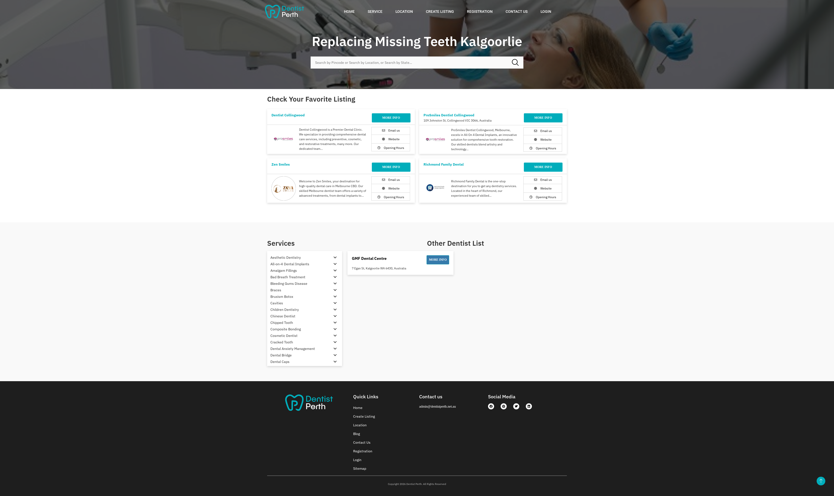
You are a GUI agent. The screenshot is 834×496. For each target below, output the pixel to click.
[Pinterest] (504, 406)
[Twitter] (516, 406)
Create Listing (440, 11)
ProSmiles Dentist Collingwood (449, 115)
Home (349, 11)
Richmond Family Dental (444, 164)
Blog (356, 434)
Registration (480, 11)
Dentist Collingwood (288, 115)
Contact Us (517, 11)
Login (546, 11)
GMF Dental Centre (369, 258)
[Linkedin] (529, 406)
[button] (438, 259)
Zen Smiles (280, 164)
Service (375, 11)
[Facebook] (491, 406)
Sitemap (359, 468)
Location (404, 11)
